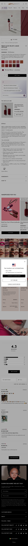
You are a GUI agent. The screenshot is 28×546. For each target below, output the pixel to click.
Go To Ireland (14, 280)
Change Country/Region (14, 284)
